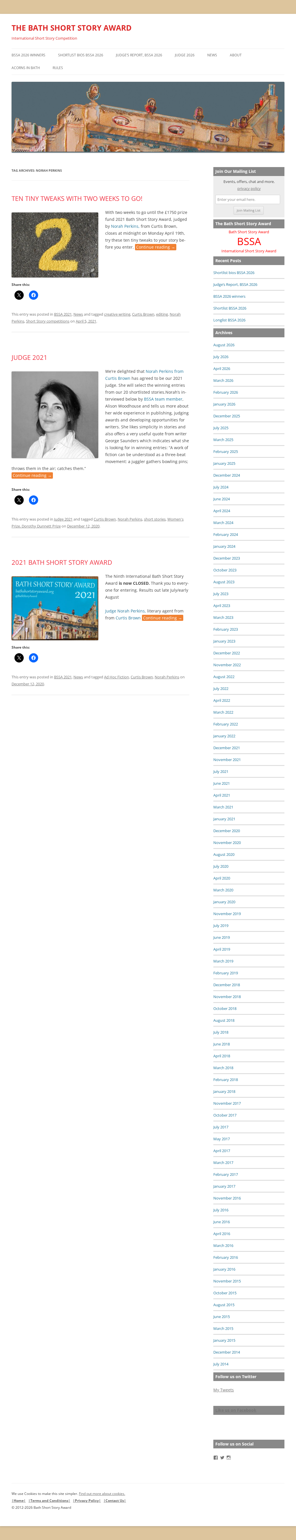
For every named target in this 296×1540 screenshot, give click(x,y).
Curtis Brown (143, 314)
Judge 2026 (185, 55)
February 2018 (225, 1079)
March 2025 (223, 439)
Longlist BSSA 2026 (229, 320)
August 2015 (223, 1304)
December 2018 (226, 984)
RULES (58, 67)
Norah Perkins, (125, 226)
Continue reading (155, 247)
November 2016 (227, 1198)
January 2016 (224, 1269)
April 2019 (221, 949)
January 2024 (224, 546)
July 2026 (220, 356)
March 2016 (223, 1245)
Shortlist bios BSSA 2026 (80, 55)
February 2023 (225, 629)
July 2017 (220, 1127)
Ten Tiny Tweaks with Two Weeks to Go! (77, 198)
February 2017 (225, 1174)
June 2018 (221, 1044)
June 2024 (221, 498)
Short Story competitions (47, 321)
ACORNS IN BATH (26, 67)
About (236, 55)
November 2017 (227, 1103)
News (212, 55)
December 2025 (226, 416)
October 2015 (224, 1292)
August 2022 (223, 676)
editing (162, 314)
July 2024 (220, 487)
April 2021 (221, 795)
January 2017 (224, 1186)
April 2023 (221, 605)
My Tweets (223, 1390)
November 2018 (227, 996)
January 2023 (224, 641)
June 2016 (221, 1221)
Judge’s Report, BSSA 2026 (139, 55)
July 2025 (220, 427)
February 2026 (225, 392)
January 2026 (224, 404)
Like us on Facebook (235, 1410)
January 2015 (224, 1340)
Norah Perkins (130, 519)
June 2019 (221, 937)
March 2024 (223, 522)
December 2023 (226, 558)
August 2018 (223, 1020)
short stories (155, 519)
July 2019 (220, 925)
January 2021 (224, 818)
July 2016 (220, 1210)
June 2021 (221, 783)
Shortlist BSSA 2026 (229, 308)
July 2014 (220, 1364)
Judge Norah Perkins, (125, 611)
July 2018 (220, 1032)
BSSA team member (163, 399)
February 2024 (225, 534)
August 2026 (223, 344)
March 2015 (223, 1328)
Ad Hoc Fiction (116, 677)
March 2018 (223, 1067)
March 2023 (223, 617)
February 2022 (225, 724)
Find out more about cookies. (102, 1493)
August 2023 (223, 581)
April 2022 (221, 700)
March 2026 (223, 380)
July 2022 (220, 688)
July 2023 (220, 593)
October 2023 (224, 570)
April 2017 (221, 1150)
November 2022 (227, 664)
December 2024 (226, 475)
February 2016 (225, 1257)
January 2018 (224, 1091)
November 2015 (227, 1281)
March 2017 (223, 1162)
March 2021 (223, 807)
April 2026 (221, 368)
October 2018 (224, 1008)
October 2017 (224, 1115)
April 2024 (221, 510)
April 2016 (221, 1233)
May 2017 (221, 1138)
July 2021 (220, 771)
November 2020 (227, 842)
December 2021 (226, 747)
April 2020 (221, 878)
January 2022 (224, 735)
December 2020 (226, 830)
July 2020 (220, 866)
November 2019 (227, 913)
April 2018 (221, 1055)
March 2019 (223, 961)
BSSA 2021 (63, 314)
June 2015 (221, 1316)
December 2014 (226, 1352)
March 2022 (223, 712)
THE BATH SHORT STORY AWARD (72, 28)
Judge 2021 (29, 357)
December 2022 (226, 653)
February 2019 (225, 973)
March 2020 (223, 890)
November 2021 (227, 759)
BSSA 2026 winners (28, 55)
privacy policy (249, 188)
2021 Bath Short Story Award (62, 562)
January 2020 (224, 901)
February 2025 (225, 451)
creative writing (117, 314)
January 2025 (224, 463)
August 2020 (223, 854)
